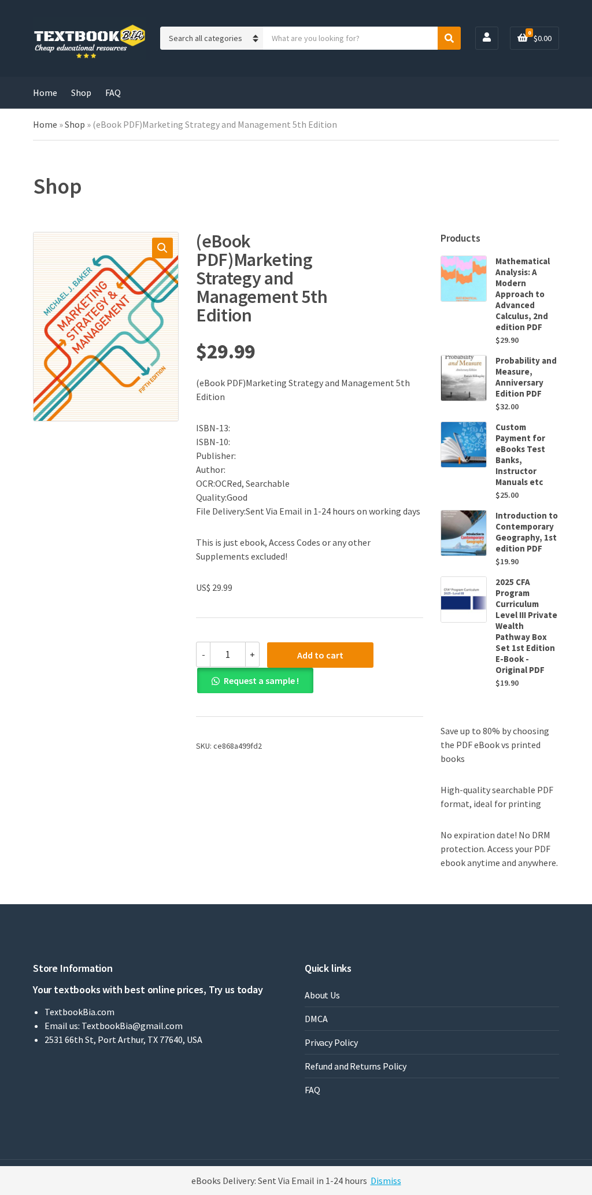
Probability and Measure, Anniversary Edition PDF (526, 377)
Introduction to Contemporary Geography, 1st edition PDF (526, 532)
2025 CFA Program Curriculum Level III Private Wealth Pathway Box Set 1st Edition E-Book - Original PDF (526, 625)
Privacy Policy (331, 1042)
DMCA (316, 1018)
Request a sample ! (261, 680)
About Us (322, 995)
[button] (162, 248)
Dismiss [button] (386, 1180)
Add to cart (320, 655)
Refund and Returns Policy (355, 1066)
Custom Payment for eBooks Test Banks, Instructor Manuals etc (520, 454)
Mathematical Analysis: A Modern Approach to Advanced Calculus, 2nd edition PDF (522, 294)
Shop (81, 92)
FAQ (113, 92)
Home (45, 92)
